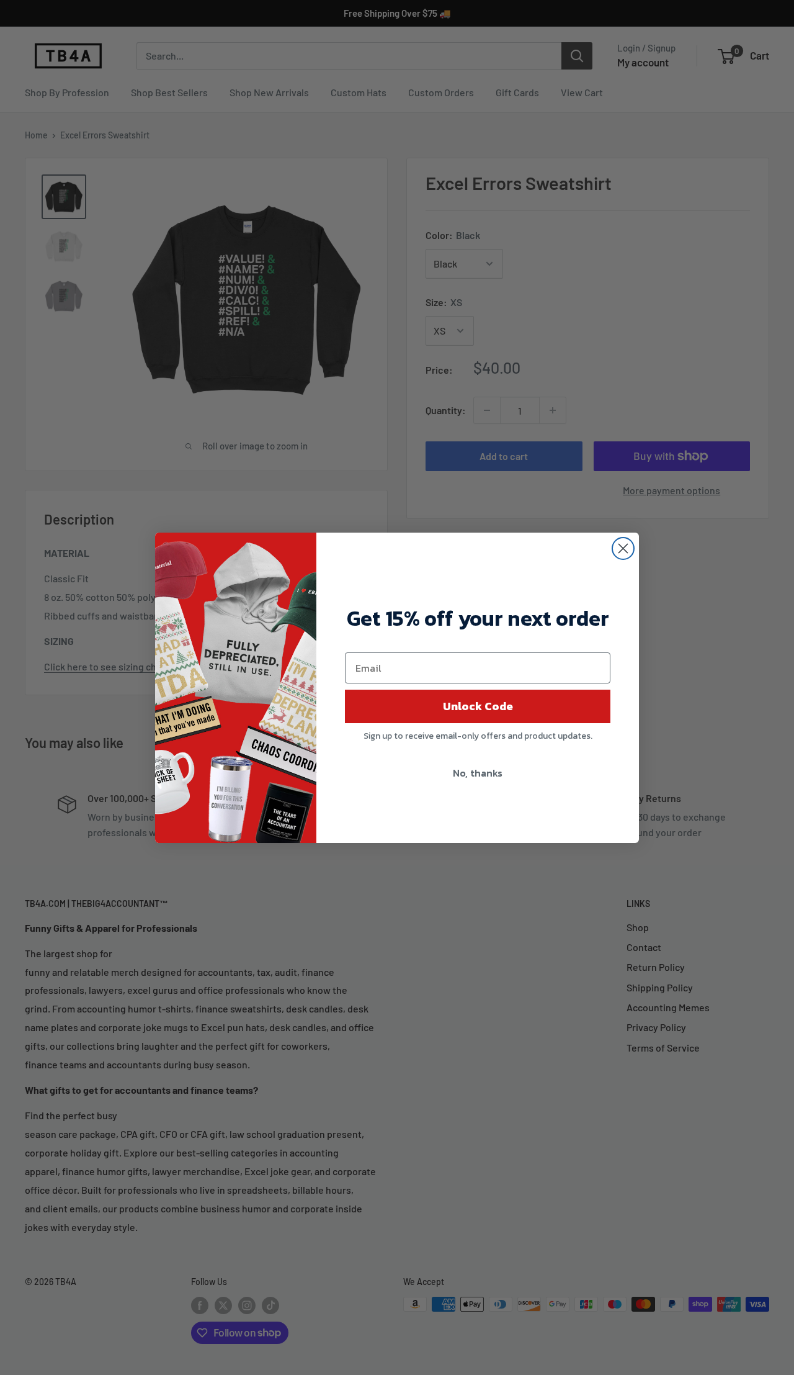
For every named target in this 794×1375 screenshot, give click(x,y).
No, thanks (477, 772)
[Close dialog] (623, 548)
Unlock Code (478, 706)
